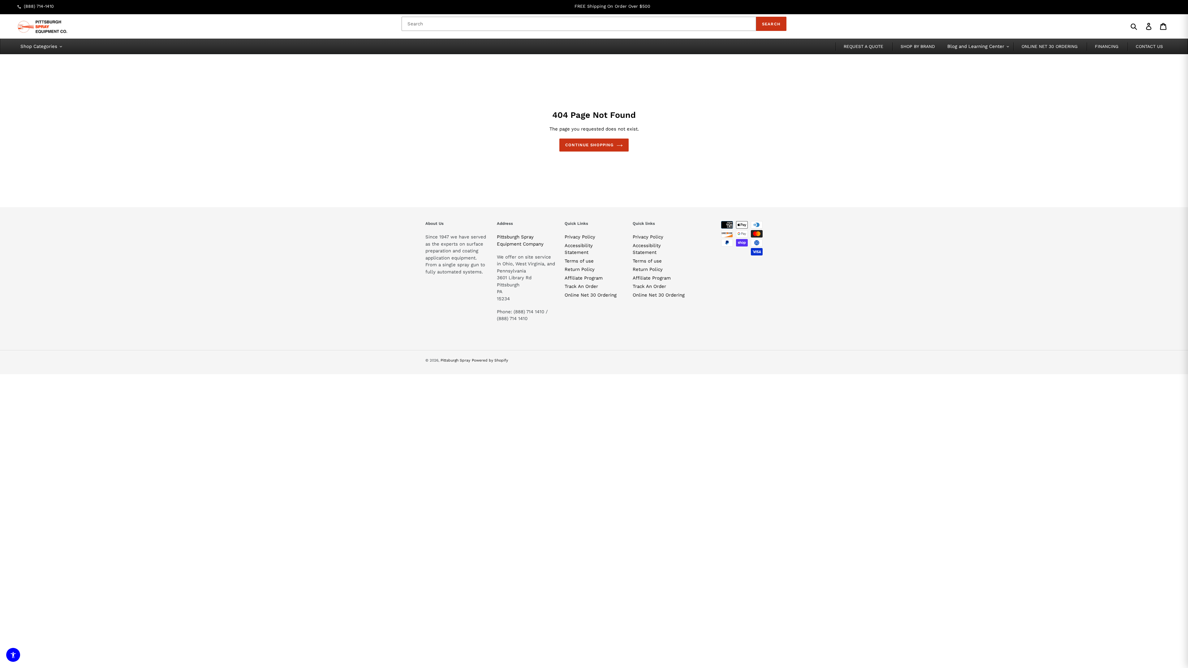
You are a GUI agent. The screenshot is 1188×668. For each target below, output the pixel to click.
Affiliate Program (584, 278)
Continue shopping (589, 145)
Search (771, 24)
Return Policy (580, 269)
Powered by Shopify (490, 360)
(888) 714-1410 (39, 6)
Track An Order (581, 286)
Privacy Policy (580, 237)
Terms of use (579, 261)
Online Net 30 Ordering (591, 295)
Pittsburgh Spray (455, 360)
